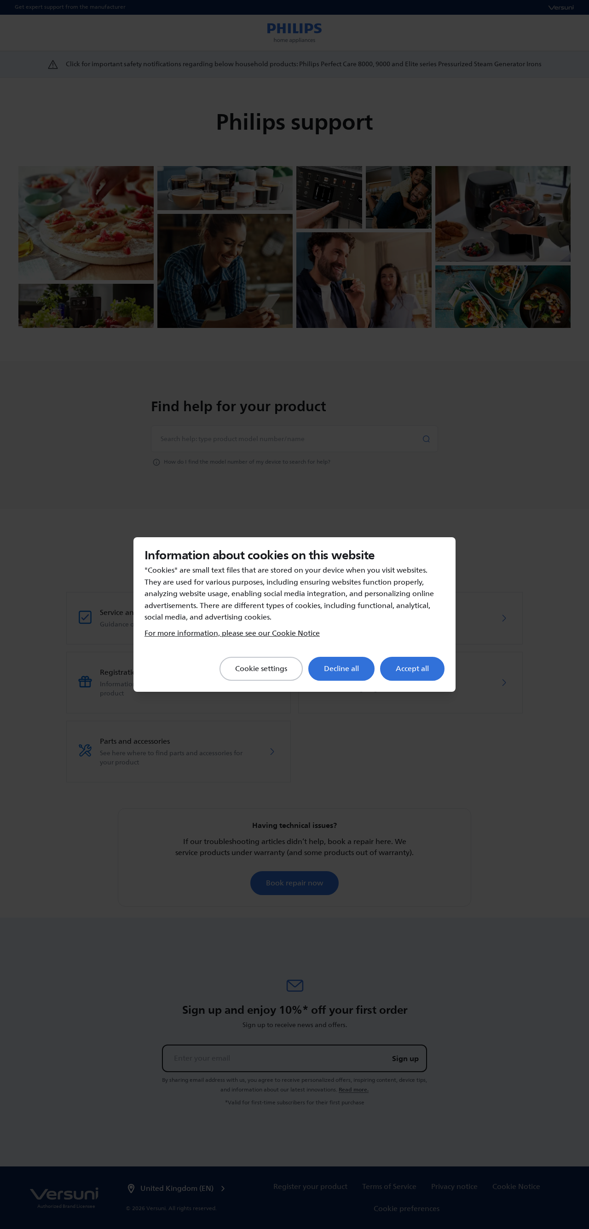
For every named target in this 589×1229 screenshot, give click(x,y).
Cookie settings (261, 669)
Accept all (412, 669)
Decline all (341, 669)
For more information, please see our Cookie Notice (232, 633)
